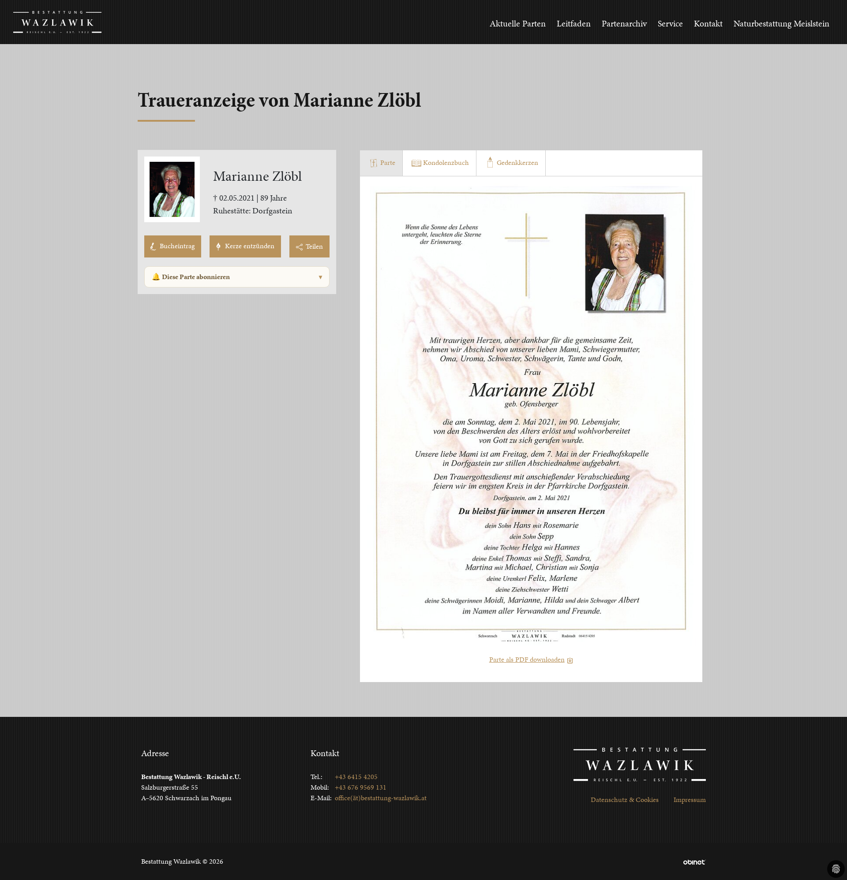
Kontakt (708, 23)
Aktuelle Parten (518, 23)
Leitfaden (574, 23)
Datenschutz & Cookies (625, 799)
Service (670, 23)
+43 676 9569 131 (360, 787)
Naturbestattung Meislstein (781, 23)
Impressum (690, 799)
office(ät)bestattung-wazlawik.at (381, 798)
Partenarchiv (624, 23)
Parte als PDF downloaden (527, 659)
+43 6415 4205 (356, 777)
